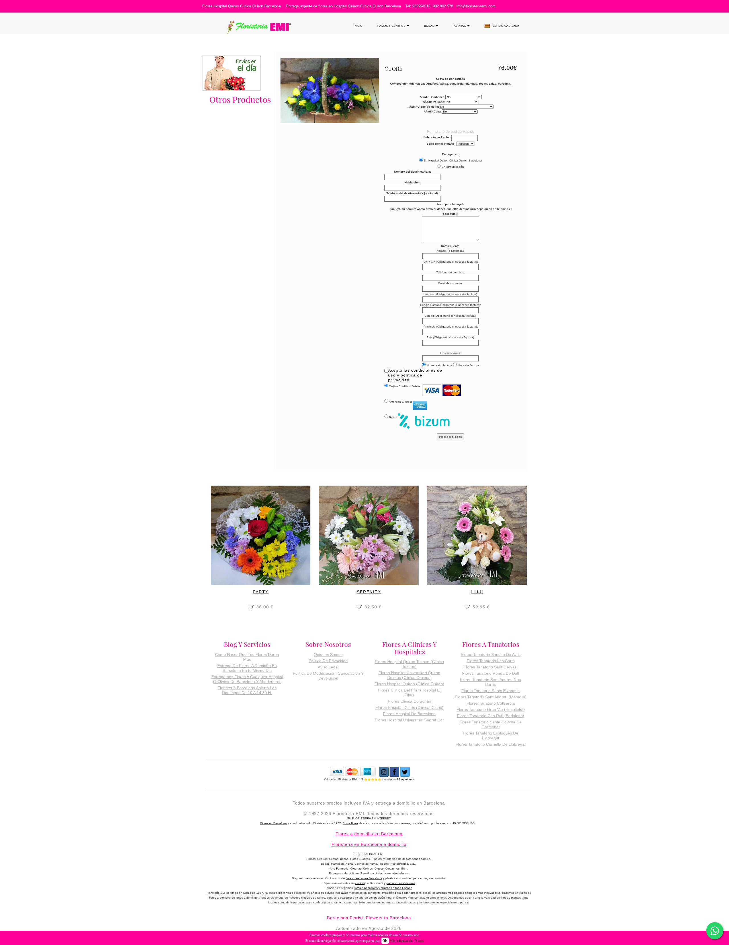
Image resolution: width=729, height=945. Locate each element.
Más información (401, 941)
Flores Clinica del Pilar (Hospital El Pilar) (409, 692)
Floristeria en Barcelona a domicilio (368, 844)
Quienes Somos (328, 654)
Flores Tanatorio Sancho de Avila (491, 654)
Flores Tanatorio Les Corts (491, 660)
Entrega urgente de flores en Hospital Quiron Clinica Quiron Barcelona (343, 6)
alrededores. (400, 873)
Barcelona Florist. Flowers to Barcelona (369, 917)
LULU (477, 592)
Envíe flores (350, 823)
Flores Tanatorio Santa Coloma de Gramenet (490, 724)
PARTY (261, 592)
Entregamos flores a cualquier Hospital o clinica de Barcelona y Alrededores (247, 679)
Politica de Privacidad (328, 660)
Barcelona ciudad (372, 873)
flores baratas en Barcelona (364, 878)
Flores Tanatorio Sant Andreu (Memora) (491, 697)
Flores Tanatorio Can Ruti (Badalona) (490, 715)
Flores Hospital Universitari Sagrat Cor (409, 720)
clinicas (360, 883)
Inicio (358, 25)
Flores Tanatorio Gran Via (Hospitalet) (490, 709)
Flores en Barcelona (273, 823)
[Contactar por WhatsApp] (714, 930)
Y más (419, 941)
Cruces (379, 868)
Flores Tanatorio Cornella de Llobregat (491, 744)
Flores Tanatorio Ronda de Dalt (490, 673)
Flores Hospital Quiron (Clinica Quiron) (409, 684)
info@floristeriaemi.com (475, 6)
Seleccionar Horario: (441, 143)
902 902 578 (443, 6)
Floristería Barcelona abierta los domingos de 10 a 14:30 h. (247, 690)
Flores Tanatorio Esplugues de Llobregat (490, 735)
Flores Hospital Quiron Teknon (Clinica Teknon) (409, 664)
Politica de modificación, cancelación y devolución (328, 675)
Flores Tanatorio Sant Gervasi (490, 667)
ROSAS (429, 25)
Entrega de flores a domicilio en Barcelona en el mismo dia (247, 668)
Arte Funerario (339, 868)
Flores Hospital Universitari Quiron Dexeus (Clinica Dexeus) (409, 675)
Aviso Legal (328, 667)
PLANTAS (460, 25)
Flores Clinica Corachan (409, 701)
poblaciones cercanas (400, 883)
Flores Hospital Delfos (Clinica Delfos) (409, 707)
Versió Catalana (505, 25)
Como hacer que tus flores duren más (247, 657)
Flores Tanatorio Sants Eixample (490, 690)
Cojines (368, 868)
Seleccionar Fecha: (436, 137)
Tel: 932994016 (417, 6)
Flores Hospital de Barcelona (409, 713)
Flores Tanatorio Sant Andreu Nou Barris (490, 682)
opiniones (407, 779)
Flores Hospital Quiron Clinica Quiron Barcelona (241, 6)
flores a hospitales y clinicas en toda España (383, 887)
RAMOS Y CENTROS (391, 25)
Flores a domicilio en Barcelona (368, 833)
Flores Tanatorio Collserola (490, 703)
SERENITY (369, 592)
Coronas (355, 868)
